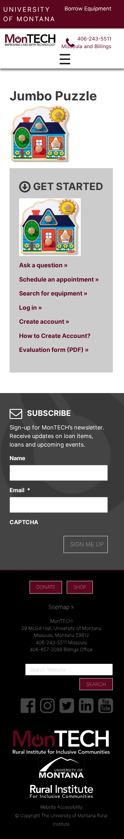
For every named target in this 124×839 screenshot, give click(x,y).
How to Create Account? (55, 336)
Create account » (44, 321)
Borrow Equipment (88, 8)
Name (17, 458)
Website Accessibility (61, 807)
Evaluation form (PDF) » (54, 349)
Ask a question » (43, 265)
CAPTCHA (24, 522)
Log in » (30, 307)
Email (20, 490)
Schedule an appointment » (59, 279)
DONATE (45, 587)
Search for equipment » (53, 293)
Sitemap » (61, 607)
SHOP (79, 587)
